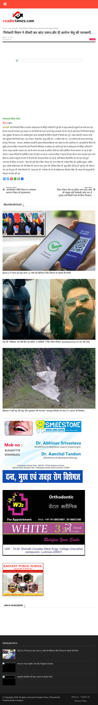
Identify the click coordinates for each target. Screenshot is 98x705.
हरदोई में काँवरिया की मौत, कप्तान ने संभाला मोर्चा (34, 677)
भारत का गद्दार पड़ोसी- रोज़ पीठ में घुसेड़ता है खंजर (35, 664)
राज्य (9, 28)
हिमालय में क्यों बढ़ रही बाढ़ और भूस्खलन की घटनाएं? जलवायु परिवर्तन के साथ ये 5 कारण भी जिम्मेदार (44, 410)
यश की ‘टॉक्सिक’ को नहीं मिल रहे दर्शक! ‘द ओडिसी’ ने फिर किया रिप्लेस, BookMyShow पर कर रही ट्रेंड (46, 342)
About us (75, 697)
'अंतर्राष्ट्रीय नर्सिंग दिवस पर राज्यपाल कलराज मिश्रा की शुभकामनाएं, (21, 190)
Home (5, 28)
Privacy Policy (81, 701)
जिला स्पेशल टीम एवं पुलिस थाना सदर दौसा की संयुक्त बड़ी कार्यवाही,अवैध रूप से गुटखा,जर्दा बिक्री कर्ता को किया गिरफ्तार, (74, 192)
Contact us (85, 697)
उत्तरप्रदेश (15, 28)
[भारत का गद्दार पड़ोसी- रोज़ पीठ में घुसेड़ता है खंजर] (9, 667)
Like (93, 39)
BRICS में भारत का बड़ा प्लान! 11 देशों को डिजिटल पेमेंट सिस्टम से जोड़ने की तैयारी (37, 273)
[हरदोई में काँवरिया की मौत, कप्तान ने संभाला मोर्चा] (9, 680)
